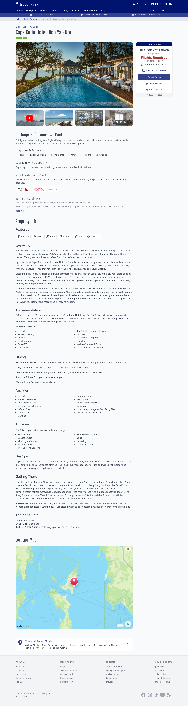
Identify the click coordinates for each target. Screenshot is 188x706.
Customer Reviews (24, 678)
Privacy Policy (66, 682)
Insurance (110, 682)
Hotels (43, 10)
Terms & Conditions (69, 670)
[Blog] (169, 695)
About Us (20, 666)
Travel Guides (89, 10)
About (152, 10)
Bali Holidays (160, 670)
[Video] (30, 118)
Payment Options (68, 674)
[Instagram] (150, 695)
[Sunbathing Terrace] (59, 118)
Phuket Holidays (161, 674)
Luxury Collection (70, 10)
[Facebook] (143, 695)
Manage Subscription (116, 670)
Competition (111, 678)
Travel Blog (21, 674)
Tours (53, 10)
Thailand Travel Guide (28, 26)
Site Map (20, 682)
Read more (21, 210)
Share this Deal (156, 83)
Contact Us (20, 670)
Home (20, 10)
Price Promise (66, 678)
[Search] (145, 4)
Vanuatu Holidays (162, 682)
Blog (103, 10)
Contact (162, 10)
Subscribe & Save (114, 666)
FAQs (62, 666)
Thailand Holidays (162, 678)
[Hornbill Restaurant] (89, 118)
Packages (30, 10)
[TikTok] (156, 695)
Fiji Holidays (159, 666)
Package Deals (112, 674)
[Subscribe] (162, 695)
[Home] (27, 4)
